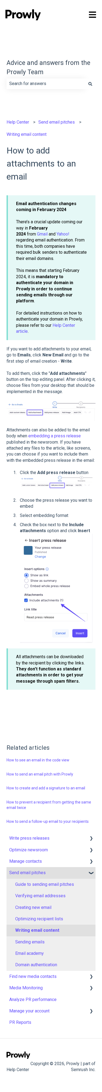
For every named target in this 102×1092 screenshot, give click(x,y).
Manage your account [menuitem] (29, 1010)
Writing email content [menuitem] (37, 930)
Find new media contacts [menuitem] (33, 976)
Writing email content (27, 134)
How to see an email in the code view (38, 760)
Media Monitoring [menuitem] (26, 987)
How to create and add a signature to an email (46, 788)
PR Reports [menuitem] (20, 1022)
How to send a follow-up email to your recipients (48, 821)
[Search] (90, 84)
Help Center (18, 122)
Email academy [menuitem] (29, 953)
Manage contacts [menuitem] (25, 861)
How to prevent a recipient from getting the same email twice (49, 805)
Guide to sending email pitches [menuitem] (44, 884)
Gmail (42, 234)
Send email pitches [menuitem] (27, 872)
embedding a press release (54, 435)
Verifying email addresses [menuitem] (40, 895)
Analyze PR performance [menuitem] (33, 999)
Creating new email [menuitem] (33, 907)
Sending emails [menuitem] (30, 941)
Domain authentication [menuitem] (36, 964)
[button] (91, 838)
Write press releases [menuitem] (29, 838)
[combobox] (46, 84)
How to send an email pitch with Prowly (40, 774)
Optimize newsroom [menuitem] (28, 849)
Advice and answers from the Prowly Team (48, 67)
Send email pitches (56, 122)
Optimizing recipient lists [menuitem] (39, 918)
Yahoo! (63, 234)
